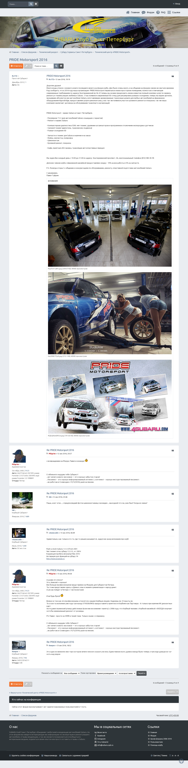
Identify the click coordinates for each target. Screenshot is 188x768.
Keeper (15, 651)
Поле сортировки (88, 673)
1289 (24, 546)
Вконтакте (102, 732)
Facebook (101, 736)
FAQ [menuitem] (165, 12)
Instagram (101, 739)
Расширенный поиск (35, 4)
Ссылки (176, 12)
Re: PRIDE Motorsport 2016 (60, 450)
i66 (13, 510)
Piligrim (15, 464)
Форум (153, 736)
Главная (137, 12)
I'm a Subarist (102, 742)
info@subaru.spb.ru (105, 745)
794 (25, 658)
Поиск (30, 4)
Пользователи (156, 742)
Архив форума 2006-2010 (161, 739)
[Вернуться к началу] (181, 761)
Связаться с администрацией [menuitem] (75, 755)
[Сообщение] (47, 79)
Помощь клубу (156, 745)
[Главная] (94, 31)
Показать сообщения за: (52, 673)
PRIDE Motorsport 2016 (28, 60)
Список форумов (28, 715)
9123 (27, 471)
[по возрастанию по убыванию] (127, 673)
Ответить (17, 66)
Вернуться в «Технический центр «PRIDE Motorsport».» (34, 693)
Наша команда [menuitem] (50, 755)
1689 (27, 516)
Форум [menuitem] (152, 12)
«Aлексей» (17, 539)
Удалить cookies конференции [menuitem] (25, 755)
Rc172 (14, 76)
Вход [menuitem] (177, 4)
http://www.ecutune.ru (55, 559)
